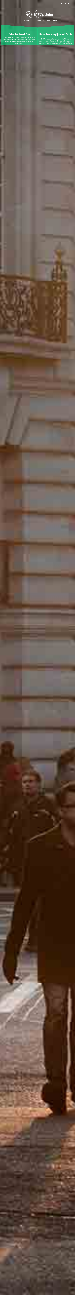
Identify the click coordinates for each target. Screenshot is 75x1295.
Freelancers (69, 4)
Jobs (61, 4)
